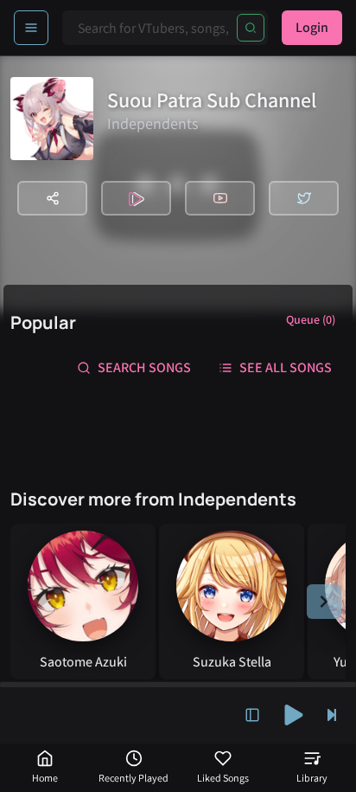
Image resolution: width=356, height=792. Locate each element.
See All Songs (285, 367)
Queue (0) (310, 319)
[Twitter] (304, 198)
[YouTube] (220, 198)
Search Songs (144, 367)
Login (312, 27)
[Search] (250, 28)
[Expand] (252, 715)
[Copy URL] (52, 198)
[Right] (324, 601)
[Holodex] (136, 198)
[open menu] (31, 27)
